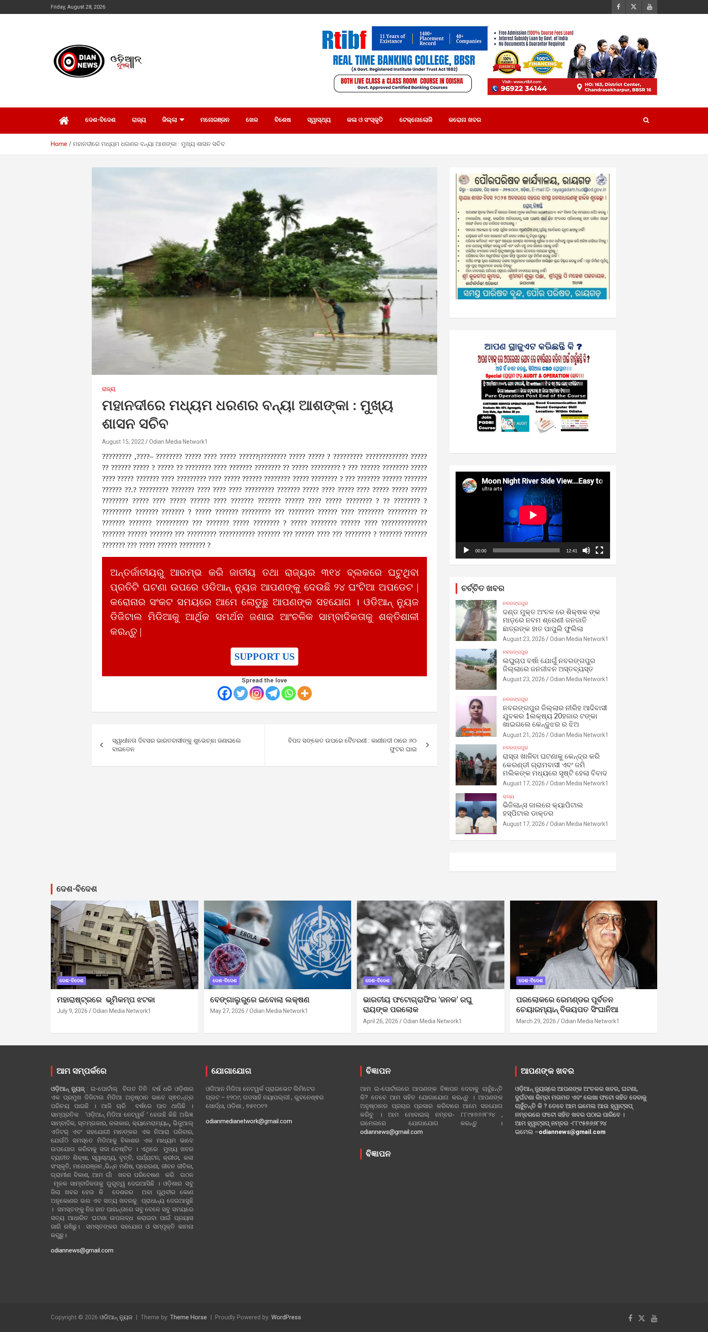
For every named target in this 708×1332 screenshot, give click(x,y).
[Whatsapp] (288, 693)
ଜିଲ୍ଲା (169, 119)
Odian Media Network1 (178, 441)
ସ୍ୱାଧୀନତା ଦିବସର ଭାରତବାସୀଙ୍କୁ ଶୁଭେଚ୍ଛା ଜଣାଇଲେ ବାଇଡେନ (176, 745)
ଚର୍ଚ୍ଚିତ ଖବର (482, 588)
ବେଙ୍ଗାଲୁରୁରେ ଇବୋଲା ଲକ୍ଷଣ (259, 1000)
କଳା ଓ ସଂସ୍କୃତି (365, 119)
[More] (304, 693)
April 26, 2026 (380, 1021)
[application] (533, 515)
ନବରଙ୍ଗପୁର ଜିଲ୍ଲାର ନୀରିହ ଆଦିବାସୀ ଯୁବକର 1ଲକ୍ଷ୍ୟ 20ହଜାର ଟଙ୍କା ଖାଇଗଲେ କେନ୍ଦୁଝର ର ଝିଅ (555, 716)
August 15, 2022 (123, 441)
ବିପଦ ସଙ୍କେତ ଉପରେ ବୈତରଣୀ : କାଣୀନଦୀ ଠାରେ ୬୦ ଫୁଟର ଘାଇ (352, 745)
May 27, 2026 (227, 1011)
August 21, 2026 (524, 735)
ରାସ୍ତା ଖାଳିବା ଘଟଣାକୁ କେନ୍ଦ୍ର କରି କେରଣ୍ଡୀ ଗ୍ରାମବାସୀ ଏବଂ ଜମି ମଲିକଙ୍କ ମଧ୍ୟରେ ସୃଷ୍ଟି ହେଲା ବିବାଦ (555, 765)
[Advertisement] (431, 1225)
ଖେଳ (252, 119)
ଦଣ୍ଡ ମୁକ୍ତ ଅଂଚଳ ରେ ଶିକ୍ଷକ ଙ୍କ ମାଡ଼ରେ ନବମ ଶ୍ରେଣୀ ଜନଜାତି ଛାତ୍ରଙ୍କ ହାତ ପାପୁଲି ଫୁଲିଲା (551, 620)
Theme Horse (188, 1317)
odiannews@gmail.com (82, 1250)
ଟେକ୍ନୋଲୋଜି (415, 119)
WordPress (286, 1317)
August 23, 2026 (524, 639)
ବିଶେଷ (283, 119)
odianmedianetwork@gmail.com (249, 1121)
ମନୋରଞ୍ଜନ (214, 119)
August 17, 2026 (524, 783)
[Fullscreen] (599, 550)
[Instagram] (257, 693)
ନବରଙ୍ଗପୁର (515, 603)
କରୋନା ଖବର (465, 119)
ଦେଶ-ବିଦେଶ (100, 119)
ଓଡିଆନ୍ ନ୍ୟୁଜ (116, 1317)
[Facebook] (225, 693)
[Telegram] (273, 693)
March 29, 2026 (536, 1021)
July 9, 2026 (72, 1011)
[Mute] (586, 550)
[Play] (466, 550)
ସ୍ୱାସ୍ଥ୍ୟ (319, 119)
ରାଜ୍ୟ (139, 119)
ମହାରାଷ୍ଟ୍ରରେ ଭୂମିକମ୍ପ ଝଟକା (106, 1000)
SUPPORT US (264, 656)
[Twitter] (241, 693)
